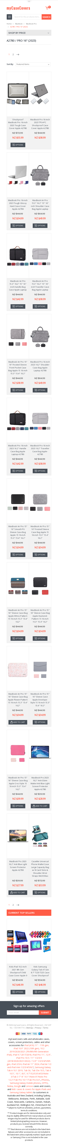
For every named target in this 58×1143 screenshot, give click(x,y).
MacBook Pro (31, 24)
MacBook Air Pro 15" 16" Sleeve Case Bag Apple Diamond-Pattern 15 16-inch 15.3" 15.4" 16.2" (40, 616)
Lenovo (29, 1086)
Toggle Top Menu (29, 1)
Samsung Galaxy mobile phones (25, 1083)
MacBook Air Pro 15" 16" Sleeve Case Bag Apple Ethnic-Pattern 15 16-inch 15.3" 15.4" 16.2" (18, 616)
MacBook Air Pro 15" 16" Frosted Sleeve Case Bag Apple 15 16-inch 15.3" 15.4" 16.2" (40, 532)
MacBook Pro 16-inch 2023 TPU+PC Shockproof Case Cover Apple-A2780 (40, 124)
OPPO (45, 1083)
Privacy (38, 1027)
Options (19, 145)
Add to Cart (19, 722)
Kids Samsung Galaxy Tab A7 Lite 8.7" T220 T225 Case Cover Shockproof (40, 971)
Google (17, 1086)
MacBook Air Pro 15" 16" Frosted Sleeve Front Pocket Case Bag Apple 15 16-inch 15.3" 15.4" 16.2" (18, 367)
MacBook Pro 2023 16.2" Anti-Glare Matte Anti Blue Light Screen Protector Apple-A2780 (40, 783)
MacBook (18, 24)
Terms (45, 1027)
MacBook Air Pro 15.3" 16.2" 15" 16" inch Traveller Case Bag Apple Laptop (40, 285)
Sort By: (10, 64)
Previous (9, 944)
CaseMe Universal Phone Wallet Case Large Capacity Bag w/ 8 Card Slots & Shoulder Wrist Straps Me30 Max (40, 868)
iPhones (45, 1079)
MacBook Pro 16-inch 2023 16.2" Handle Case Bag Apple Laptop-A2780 (18, 450)
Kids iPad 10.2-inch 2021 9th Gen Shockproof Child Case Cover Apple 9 (18, 971)
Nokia (10, 1086)
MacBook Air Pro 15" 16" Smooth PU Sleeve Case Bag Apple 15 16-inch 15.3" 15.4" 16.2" (17, 532)
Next (49, 944)
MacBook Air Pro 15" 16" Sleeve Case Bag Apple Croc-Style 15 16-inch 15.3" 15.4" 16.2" (18, 783)
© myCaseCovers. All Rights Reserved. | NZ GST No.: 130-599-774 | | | (29, 1026)
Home (9, 24)
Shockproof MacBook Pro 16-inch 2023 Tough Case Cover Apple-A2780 (18, 124)
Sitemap (29, 1027)
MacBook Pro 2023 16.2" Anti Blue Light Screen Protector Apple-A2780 (18, 866)
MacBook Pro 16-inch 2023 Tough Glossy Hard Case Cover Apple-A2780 (18, 204)
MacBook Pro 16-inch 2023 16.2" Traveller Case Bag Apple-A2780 (40, 450)
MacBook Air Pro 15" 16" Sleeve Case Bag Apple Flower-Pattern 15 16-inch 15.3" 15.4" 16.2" (18, 700)
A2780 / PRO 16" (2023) (19, 27)
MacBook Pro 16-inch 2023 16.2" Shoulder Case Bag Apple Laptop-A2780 (40, 366)
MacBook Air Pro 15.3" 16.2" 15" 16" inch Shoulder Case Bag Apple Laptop (40, 204)
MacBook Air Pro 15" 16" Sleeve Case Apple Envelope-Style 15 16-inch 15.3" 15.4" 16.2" (40, 700)
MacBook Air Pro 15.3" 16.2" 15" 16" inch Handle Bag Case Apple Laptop (18, 285)
